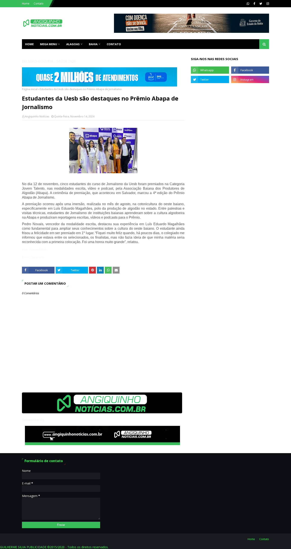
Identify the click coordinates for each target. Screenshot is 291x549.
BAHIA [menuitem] (93, 44)
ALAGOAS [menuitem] (73, 44)
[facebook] (254, 3)
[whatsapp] (248, 3)
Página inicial (29, 89)
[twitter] (260, 3)
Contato (38, 3)
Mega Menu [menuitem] (48, 44)
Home (25, 3)
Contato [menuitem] (114, 44)
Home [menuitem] (29, 44)
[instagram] (267, 3)
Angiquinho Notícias (37, 116)
